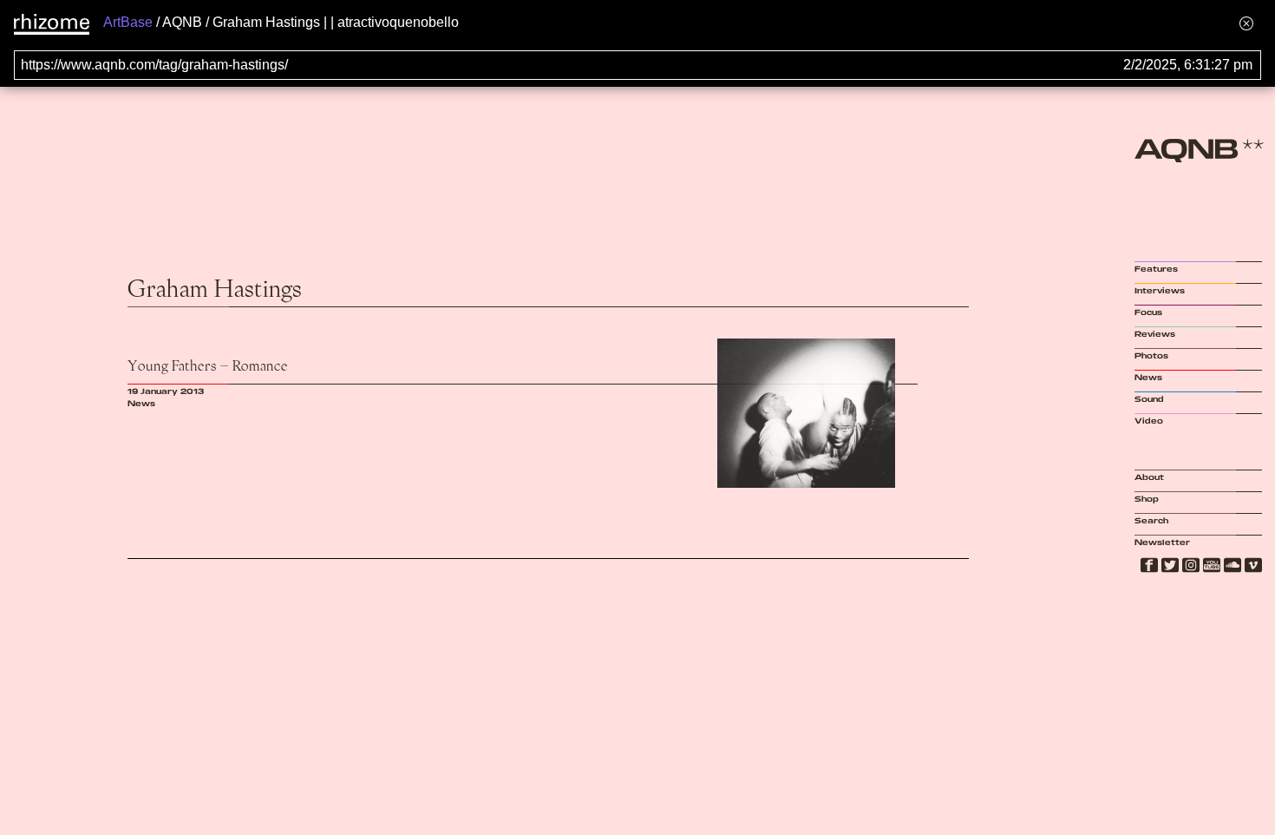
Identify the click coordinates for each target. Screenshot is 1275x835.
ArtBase (128, 22)
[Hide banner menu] (1246, 23)
